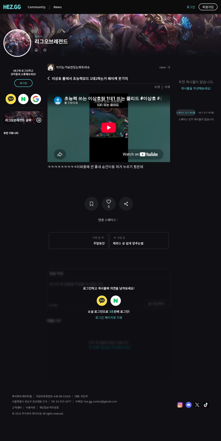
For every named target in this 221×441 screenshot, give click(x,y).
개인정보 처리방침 (49, 407)
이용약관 (30, 407)
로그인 (191, 7)
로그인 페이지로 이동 (108, 317)
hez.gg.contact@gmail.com (100, 401)
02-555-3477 (63, 401)
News (58, 7)
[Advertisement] (108, 257)
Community (37, 7)
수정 (157, 87)
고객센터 (17, 407)
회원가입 (208, 7)
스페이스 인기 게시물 (186, 112)
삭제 (167, 87)
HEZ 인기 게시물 (206, 112)
